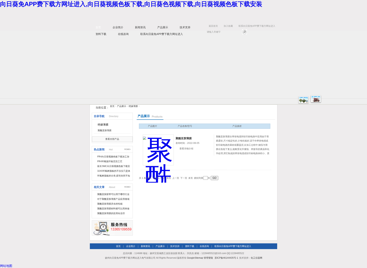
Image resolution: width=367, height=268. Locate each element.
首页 (98, 27)
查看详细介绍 (186, 148)
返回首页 (213, 26)
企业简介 (118, 27)
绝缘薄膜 (133, 106)
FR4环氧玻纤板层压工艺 (109, 161)
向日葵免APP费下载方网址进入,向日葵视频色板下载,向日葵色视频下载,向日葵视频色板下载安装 (131, 4)
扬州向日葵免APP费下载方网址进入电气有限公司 (149, 15)
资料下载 (101, 34)
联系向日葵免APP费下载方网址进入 (257, 26)
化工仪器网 (256, 258)
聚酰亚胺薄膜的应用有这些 (111, 213)
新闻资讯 (140, 27)
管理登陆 (208, 258)
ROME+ (127, 149)
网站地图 (6, 265)
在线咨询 (123, 34)
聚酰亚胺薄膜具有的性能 (110, 203)
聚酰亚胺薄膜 (104, 130)
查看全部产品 (112, 139)
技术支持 (185, 27)
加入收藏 (228, 26)
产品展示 (162, 27)
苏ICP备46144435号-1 (226, 258)
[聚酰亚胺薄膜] (158, 149)
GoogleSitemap (195, 258)
